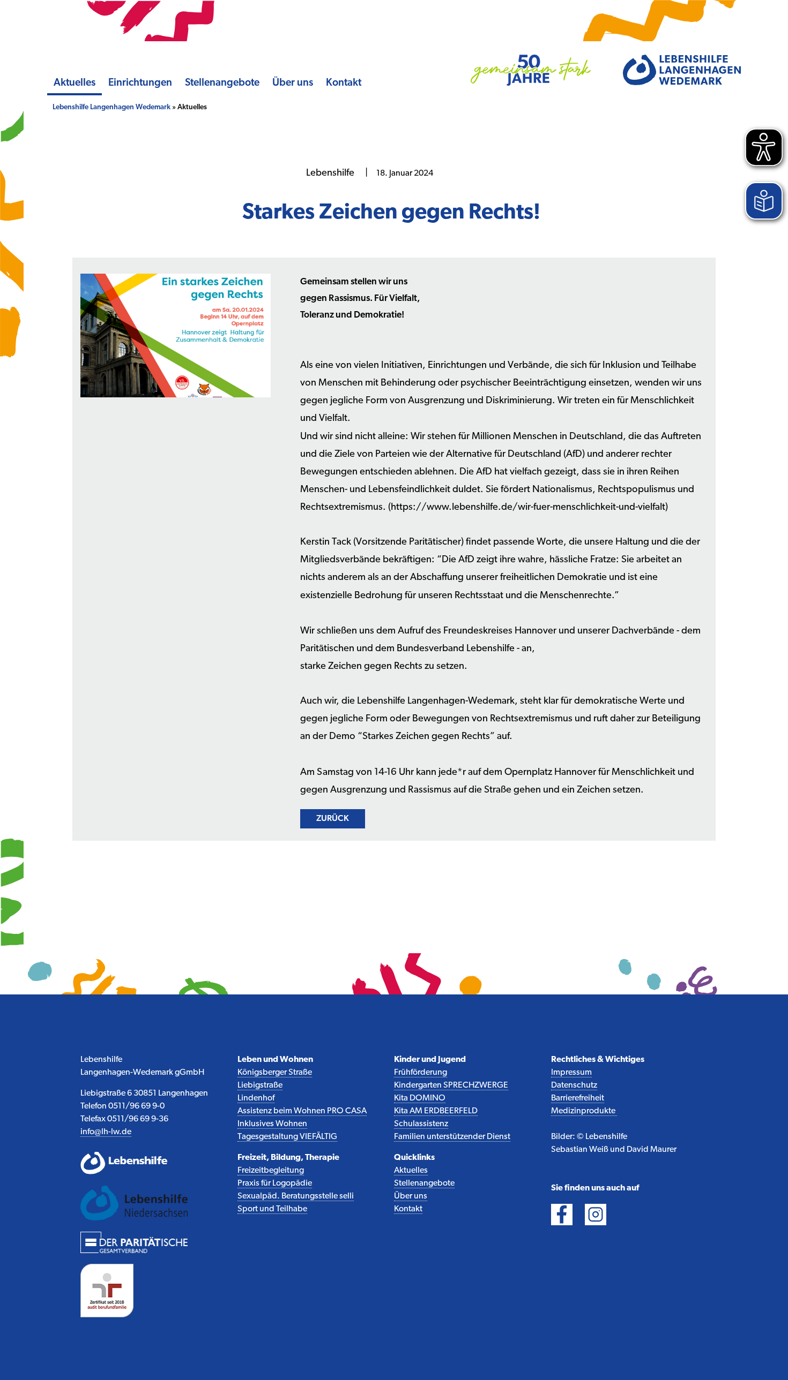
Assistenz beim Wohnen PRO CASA (302, 1111)
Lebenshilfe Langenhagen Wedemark (111, 107)
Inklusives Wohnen (272, 1124)
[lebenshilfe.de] (134, 1163)
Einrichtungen (140, 83)
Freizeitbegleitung (270, 1170)
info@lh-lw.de (105, 1132)
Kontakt (343, 83)
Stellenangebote (222, 83)
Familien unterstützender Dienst (452, 1137)
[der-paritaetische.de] (134, 1242)
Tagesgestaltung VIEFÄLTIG (287, 1137)
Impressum (571, 1072)
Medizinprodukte (584, 1111)
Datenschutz (574, 1085)
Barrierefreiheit (577, 1098)
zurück (332, 819)
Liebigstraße (260, 1085)
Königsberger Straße (274, 1072)
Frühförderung (420, 1072)
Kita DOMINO (419, 1098)
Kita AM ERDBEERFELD (436, 1111)
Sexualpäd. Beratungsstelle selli (295, 1196)
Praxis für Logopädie (274, 1183)
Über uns (292, 83)
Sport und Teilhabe (272, 1209)
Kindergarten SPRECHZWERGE (451, 1085)
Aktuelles (74, 83)
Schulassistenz (421, 1124)
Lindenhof (255, 1098)
